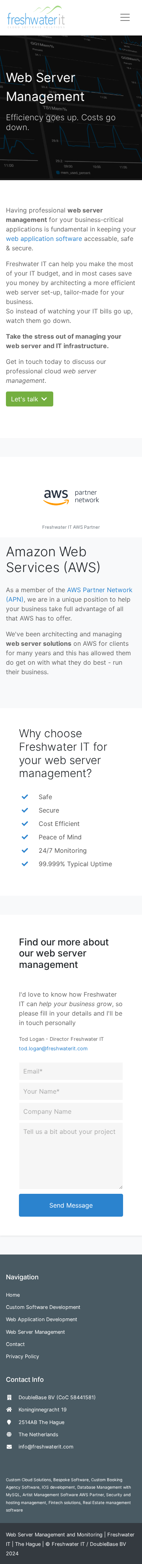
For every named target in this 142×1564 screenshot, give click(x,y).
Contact (15, 1344)
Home (13, 1295)
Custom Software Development (43, 1307)
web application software (44, 238)
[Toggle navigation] (125, 17)
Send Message (71, 1205)
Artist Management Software (50, 1494)
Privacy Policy (22, 1356)
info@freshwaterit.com (46, 1447)
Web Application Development (41, 1319)
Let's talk (25, 399)
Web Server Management (35, 1332)
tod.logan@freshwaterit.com (53, 1048)
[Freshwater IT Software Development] (35, 17)
